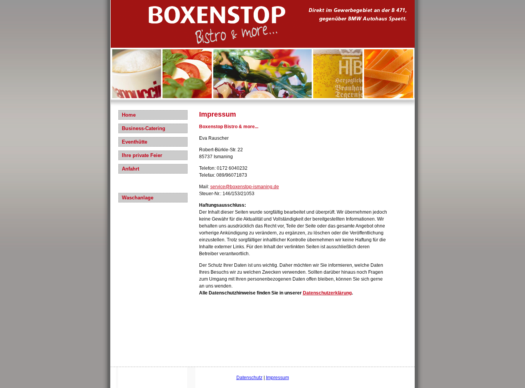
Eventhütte (134, 142)
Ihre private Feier (142, 155)
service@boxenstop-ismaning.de (244, 186)
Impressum (277, 377)
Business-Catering (143, 128)
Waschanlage (137, 198)
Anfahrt (130, 169)
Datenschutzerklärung (327, 293)
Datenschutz (249, 377)
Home (129, 115)
